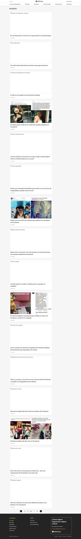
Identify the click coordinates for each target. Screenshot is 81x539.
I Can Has (11, 520)
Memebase (11, 524)
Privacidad (60, 536)
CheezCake (11, 530)
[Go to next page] (41, 511)
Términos (56, 536)
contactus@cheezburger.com (58, 528)
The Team (32, 520)
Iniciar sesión (69, 1)
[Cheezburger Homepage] (39, 1)
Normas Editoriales (34, 524)
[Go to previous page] (21, 511)
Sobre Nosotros (33, 522)
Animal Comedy (12, 526)
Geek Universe (12, 528)
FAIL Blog (11, 522)
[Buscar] (11, 1)
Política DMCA (69, 536)
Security (64, 536)
